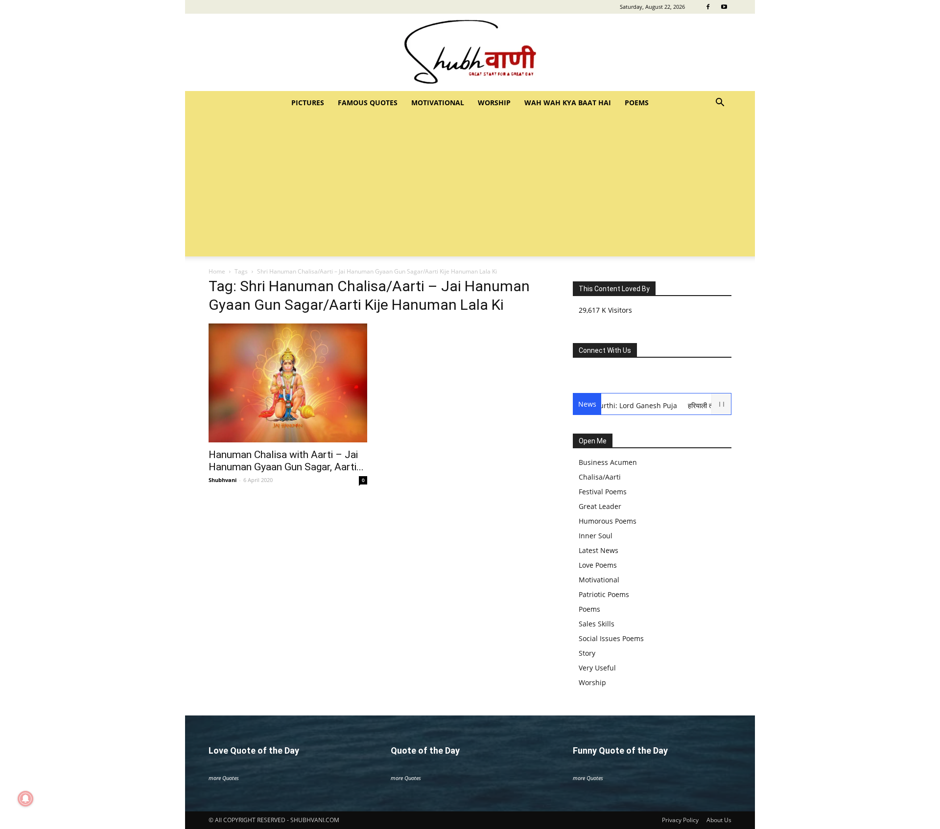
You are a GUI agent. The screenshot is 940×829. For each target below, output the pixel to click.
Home (217, 271)
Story (587, 653)
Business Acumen (608, 462)
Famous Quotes (368, 102)
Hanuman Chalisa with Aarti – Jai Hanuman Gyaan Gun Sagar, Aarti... (286, 461)
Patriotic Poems (604, 594)
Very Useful (597, 667)
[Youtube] (724, 7)
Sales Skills (596, 623)
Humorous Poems (607, 521)
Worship (494, 102)
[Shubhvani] (470, 52)
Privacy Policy (680, 820)
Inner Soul (595, 535)
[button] (719, 103)
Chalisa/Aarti (600, 477)
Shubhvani (222, 480)
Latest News (598, 550)
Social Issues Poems (611, 638)
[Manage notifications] (25, 798)
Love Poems (598, 565)
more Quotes (224, 778)
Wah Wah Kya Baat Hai (567, 102)
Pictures (307, 102)
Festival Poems (603, 491)
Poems (637, 102)
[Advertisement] (470, 187)
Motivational (437, 102)
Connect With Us (605, 350)
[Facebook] (708, 7)
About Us (718, 820)
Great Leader (600, 506)
